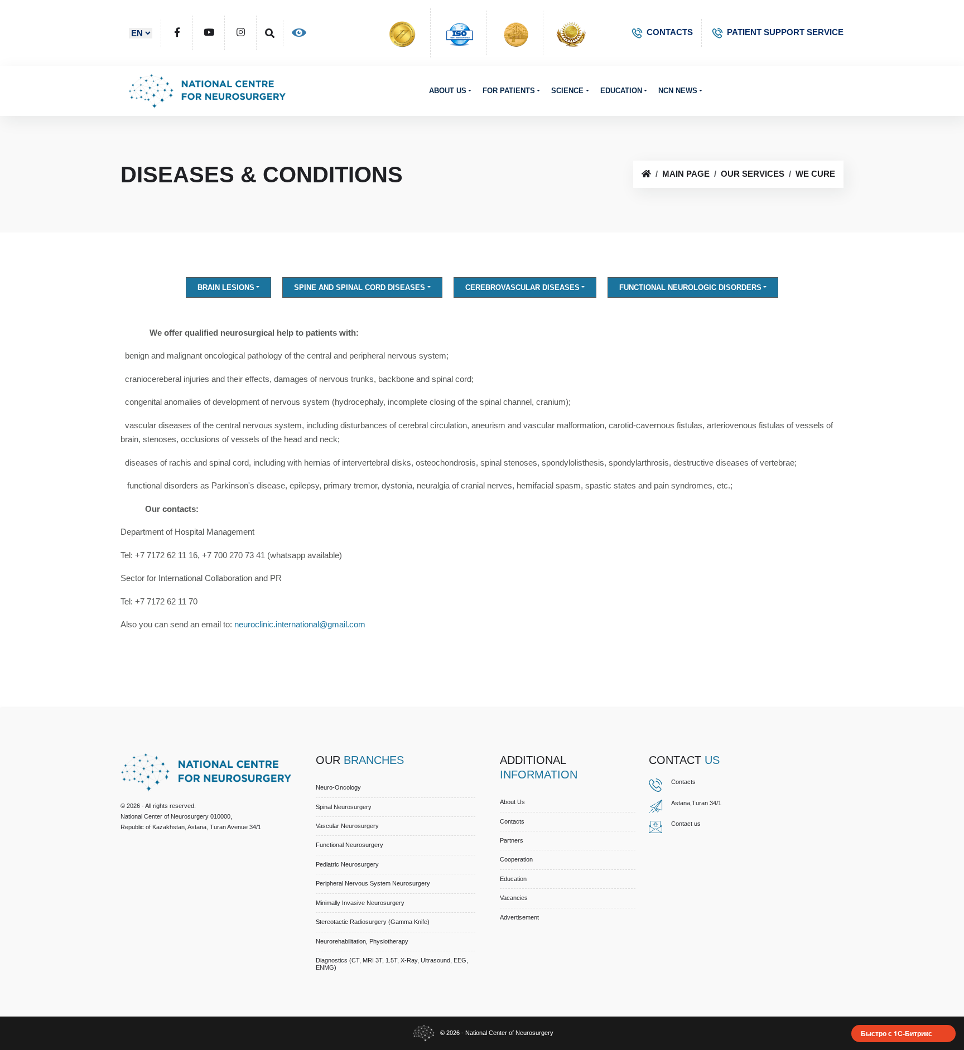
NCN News (677, 90)
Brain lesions (225, 287)
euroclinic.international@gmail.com (302, 624)
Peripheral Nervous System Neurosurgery (373, 883)
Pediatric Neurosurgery (347, 864)
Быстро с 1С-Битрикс (896, 1033)
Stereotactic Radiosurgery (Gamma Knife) (373, 921)
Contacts (512, 821)
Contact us (686, 823)
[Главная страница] (646, 173)
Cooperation (516, 859)
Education (621, 90)
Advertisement (519, 917)
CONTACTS (670, 32)
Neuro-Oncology (338, 787)
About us (447, 90)
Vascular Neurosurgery (347, 825)
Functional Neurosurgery (349, 844)
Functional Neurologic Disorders (690, 287)
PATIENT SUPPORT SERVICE (785, 32)
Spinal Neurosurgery (344, 807)
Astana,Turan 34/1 (696, 803)
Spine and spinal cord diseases (359, 287)
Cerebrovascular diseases (522, 287)
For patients (509, 90)
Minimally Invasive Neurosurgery (360, 902)
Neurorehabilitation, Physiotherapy (362, 941)
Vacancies (514, 897)
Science (567, 90)
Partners (511, 840)
